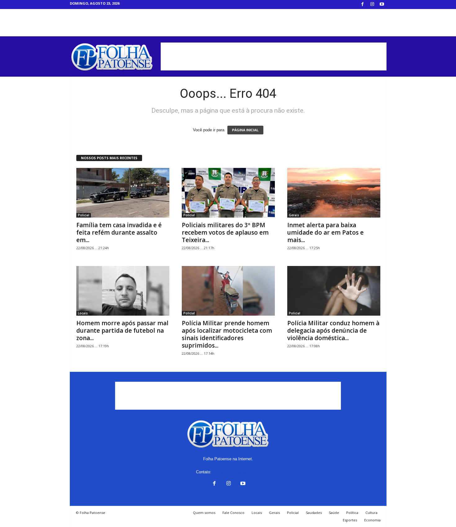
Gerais (294, 215)
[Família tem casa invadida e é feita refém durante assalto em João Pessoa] (122, 193)
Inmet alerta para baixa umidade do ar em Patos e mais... (325, 232)
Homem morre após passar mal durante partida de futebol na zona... (122, 330)
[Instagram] (372, 4)
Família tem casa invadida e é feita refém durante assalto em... (119, 232)
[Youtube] (382, 4)
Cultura (371, 512)
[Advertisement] (274, 56)
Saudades (314, 512)
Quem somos (204, 512)
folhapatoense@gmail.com (236, 472)
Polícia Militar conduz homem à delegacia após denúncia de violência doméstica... (333, 330)
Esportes (350, 520)
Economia (372, 520)
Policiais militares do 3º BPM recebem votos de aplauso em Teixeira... (225, 232)
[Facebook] (362, 4)
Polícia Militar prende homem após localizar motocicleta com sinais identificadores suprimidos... (227, 334)
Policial (83, 215)
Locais (83, 313)
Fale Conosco (233, 512)
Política (352, 512)
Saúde (334, 512)
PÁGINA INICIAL (245, 130)
